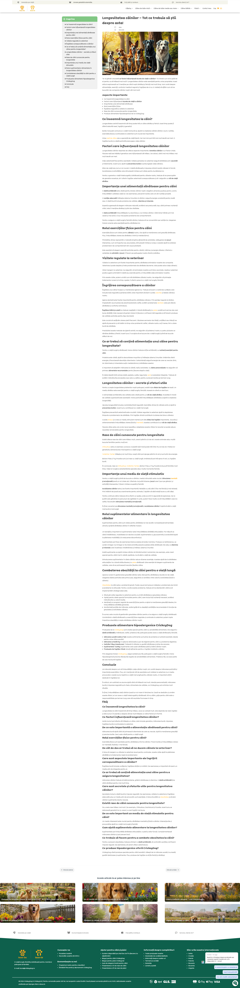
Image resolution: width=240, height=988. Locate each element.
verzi (149, 375)
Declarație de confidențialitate (156, 956)
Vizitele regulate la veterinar (76, 41)
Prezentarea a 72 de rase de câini (114, 966)
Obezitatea (106, 585)
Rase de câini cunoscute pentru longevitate (77, 58)
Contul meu (206, 8)
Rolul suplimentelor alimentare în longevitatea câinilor (78, 69)
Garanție (148, 963)
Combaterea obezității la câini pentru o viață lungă (80, 74)
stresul (110, 420)
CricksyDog (119, 630)
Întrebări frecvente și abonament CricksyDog (75, 968)
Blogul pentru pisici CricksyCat (113, 961)
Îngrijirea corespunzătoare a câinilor (79, 44)
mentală (140, 423)
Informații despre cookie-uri (155, 958)
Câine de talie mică (142, 8)
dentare (160, 303)
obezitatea (164, 797)
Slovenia (191, 966)
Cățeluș (128, 8)
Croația (191, 956)
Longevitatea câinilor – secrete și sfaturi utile (80, 53)
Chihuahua (106, 447)
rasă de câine (112, 138)
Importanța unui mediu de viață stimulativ (77, 64)
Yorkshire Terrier (108, 454)
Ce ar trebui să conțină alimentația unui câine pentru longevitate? (80, 48)
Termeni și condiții (152, 961)
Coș (214, 8)
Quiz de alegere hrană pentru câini (115, 963)
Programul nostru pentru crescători (72, 965)
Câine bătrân (185, 8)
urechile (158, 293)
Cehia (190, 953)
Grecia (190, 958)
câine (120, 27)
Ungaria (191, 968)
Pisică (196, 8)
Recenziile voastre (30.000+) (69, 956)
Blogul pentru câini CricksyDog (113, 958)
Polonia (191, 961)
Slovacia (191, 963)
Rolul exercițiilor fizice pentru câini (78, 38)
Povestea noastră (65, 953)
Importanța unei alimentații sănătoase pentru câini (80, 34)
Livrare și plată (150, 966)
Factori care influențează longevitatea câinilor (80, 28)
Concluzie (69, 84)
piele (155, 310)
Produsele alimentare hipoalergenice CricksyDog (80, 80)
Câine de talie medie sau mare (165, 8)
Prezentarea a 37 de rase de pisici (114, 968)
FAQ (67, 87)
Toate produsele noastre (154, 953)
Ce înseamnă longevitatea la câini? (79, 24)
